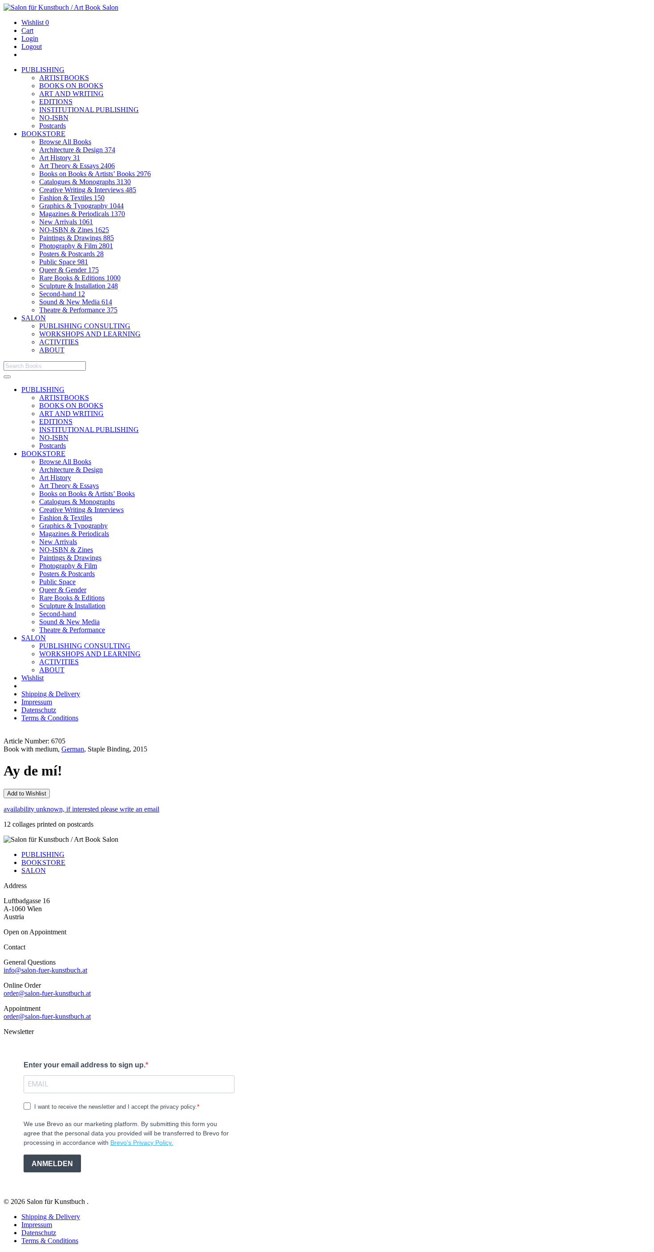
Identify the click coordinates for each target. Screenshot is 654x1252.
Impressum (36, 702)
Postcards (52, 125)
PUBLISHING (43, 69)
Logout (31, 46)
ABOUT (52, 350)
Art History (59, 158)
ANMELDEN (52, 1163)
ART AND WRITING (71, 93)
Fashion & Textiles (72, 198)
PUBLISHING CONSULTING (84, 326)
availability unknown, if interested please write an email (81, 809)
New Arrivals (66, 222)
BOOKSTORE (43, 133)
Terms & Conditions (49, 718)
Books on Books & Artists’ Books (95, 174)
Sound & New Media (75, 302)
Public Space (63, 262)
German (72, 749)
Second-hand (62, 294)
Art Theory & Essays (77, 166)
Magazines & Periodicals (82, 214)
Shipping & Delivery (50, 694)
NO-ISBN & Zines (74, 230)
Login (29, 38)
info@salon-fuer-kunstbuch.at (45, 970)
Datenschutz (38, 710)
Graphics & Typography (81, 206)
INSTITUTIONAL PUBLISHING (89, 109)
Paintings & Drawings (76, 238)
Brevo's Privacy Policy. (141, 1142)
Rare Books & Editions (80, 278)
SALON (33, 318)
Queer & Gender (69, 270)
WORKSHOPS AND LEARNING (90, 334)
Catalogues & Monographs (85, 182)
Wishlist (35, 22)
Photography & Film (76, 246)
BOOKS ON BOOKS (71, 85)
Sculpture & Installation (78, 286)
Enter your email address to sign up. (84, 1065)
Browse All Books (65, 141)
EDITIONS (56, 101)
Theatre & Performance (78, 310)
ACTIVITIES (59, 342)
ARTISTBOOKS (64, 77)
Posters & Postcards (71, 254)
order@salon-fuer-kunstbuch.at (47, 993)
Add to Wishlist (26, 793)
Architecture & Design (77, 149)
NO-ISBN (54, 117)
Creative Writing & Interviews (87, 190)
